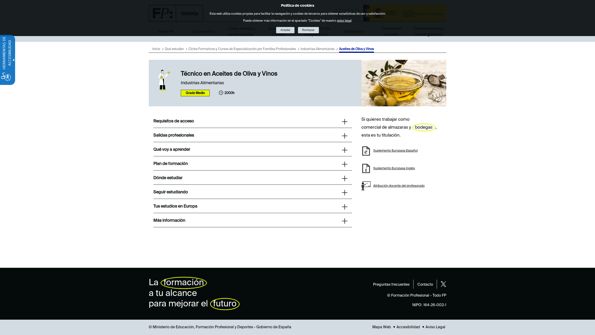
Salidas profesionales (173, 135)
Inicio (156, 49)
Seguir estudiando (170, 192)
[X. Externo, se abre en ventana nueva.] (443, 284)
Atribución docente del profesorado (399, 186)
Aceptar (285, 30)
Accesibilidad (408, 327)
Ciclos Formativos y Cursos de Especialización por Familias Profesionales (242, 49)
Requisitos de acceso (173, 121)
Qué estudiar (174, 49)
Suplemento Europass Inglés (394, 168)
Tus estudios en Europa (175, 206)
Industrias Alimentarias (317, 49)
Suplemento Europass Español (395, 150)
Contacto (425, 285)
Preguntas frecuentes (391, 285)
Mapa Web (381, 327)
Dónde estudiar (167, 178)
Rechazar (308, 30)
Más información (169, 220)
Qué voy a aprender (171, 149)
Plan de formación (170, 164)
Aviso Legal (435, 327)
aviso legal (344, 20)
